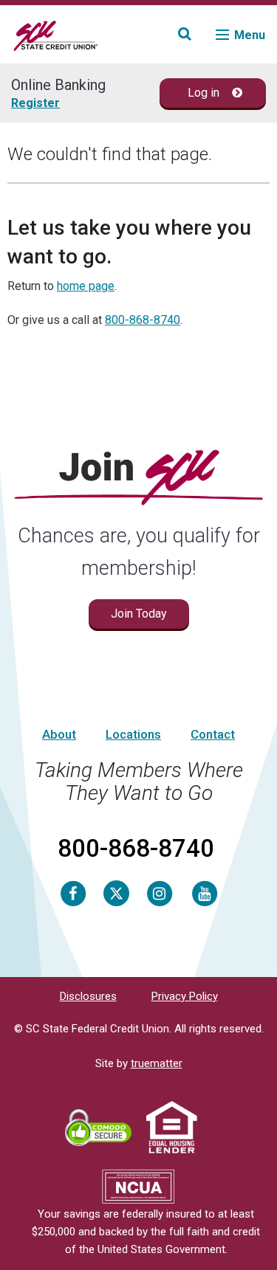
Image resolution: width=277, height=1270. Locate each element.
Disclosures (88, 996)
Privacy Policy (184, 996)
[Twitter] (116, 893)
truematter (156, 1063)
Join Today (139, 614)
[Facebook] (73, 893)
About (59, 734)
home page (85, 286)
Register (35, 103)
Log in (205, 93)
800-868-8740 (142, 320)
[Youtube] (204, 893)
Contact (213, 734)
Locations (133, 734)
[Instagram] (159, 893)
